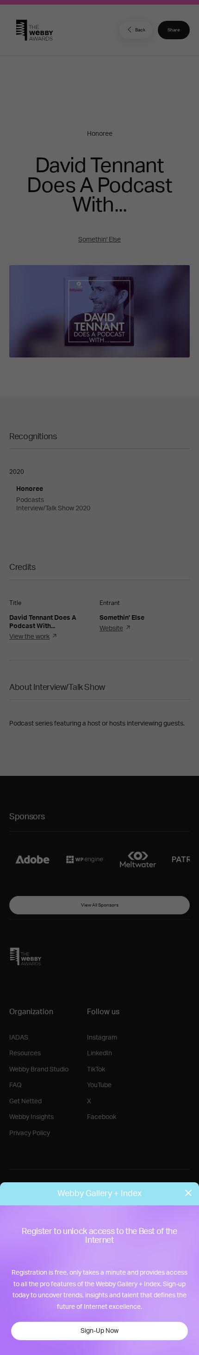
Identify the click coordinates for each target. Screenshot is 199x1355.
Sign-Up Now (99, 1331)
